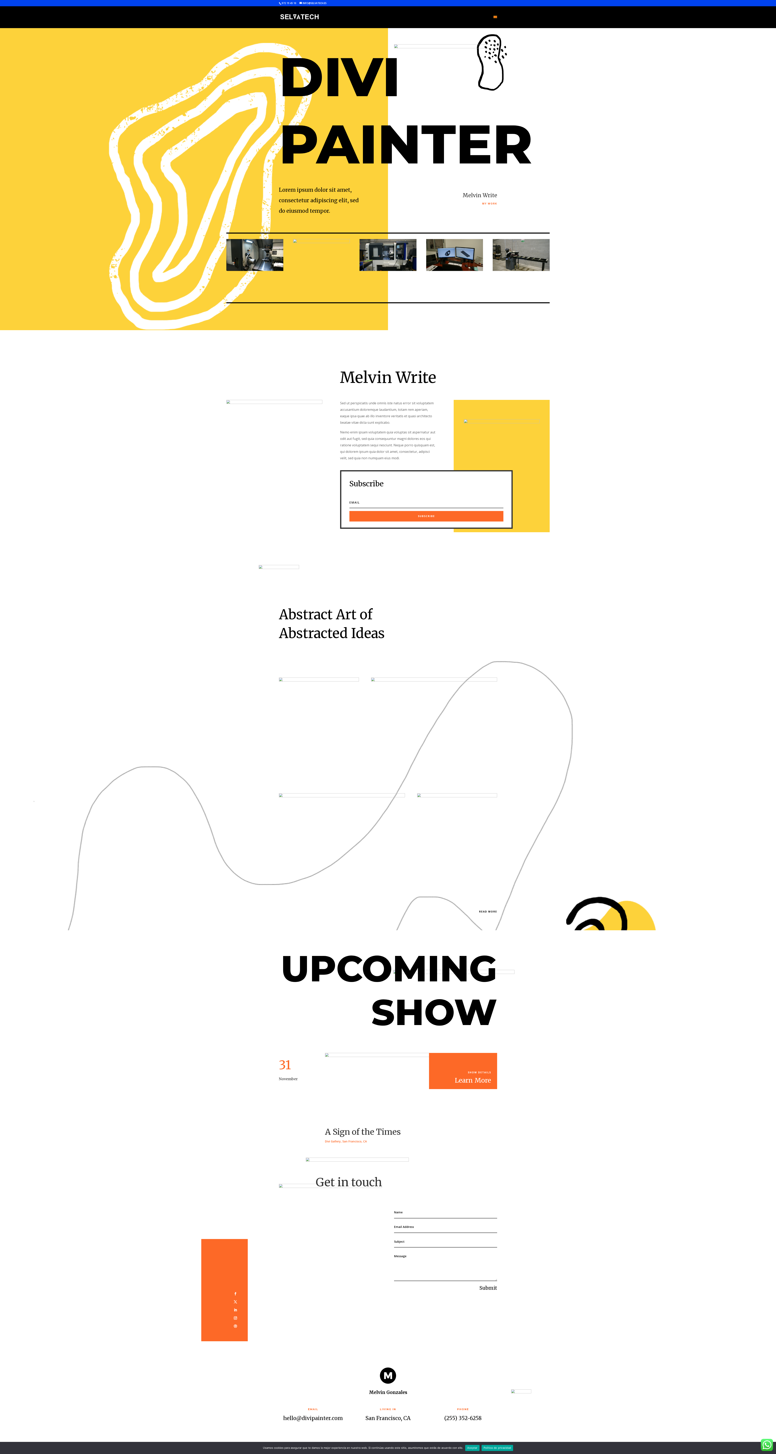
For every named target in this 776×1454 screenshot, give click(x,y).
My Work (489, 203)
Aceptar (472, 1447)
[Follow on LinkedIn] (235, 1310)
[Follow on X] (235, 1302)
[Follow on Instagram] (235, 1318)
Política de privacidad (497, 1447)
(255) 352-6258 (463, 1418)
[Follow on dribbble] (235, 1326)
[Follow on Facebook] (235, 1294)
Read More (488, 911)
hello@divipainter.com (313, 1418)
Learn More (473, 1080)
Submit (488, 1288)
